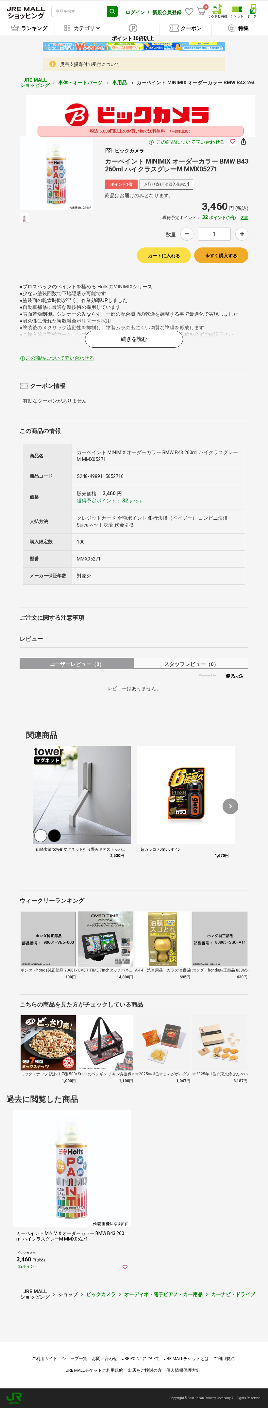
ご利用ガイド (44, 1358)
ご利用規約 (224, 1358)
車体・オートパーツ (81, 83)
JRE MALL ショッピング (35, 82)
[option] (56, 173)
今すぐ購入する (221, 255)
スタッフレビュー (191, 664)
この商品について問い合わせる (190, 142)
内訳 (244, 217)
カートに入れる (164, 255)
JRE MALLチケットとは (186, 1358)
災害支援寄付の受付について (90, 64)
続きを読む (134, 339)
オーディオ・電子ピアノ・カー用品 (163, 1294)
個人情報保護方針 (183, 1370)
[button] (230, 806)
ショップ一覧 (74, 1358)
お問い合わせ (104, 1358)
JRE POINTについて (140, 1358)
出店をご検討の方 (145, 1370)
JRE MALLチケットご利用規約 (94, 1370)
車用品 (120, 83)
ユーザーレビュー (77, 664)
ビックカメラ (101, 1294)
